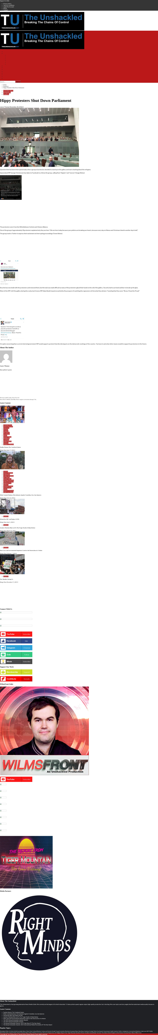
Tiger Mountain (11, 58)
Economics (62, 1031)
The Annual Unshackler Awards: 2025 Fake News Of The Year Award (21, 1023)
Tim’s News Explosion (12, 55)
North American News (23, 1032)
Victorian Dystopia (8, 486)
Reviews (5, 78)
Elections (5, 429)
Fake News (81, 1031)
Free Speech (6, 432)
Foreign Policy (93, 1031)
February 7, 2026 (11, 553)
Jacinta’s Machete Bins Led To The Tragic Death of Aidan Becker (17, 527)
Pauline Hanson (7, 441)
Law (145, 1031)
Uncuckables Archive (12, 64)
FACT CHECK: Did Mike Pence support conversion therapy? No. (18, 399)
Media (151, 1031)
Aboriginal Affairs (4, 1031)
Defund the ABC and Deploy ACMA (9, 519)
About (5, 8)
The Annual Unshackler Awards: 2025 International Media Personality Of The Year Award (27, 1024)
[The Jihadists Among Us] (12, 573)
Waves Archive (10, 62)
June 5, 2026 (10, 522)
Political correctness (8, 482)
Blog (4, 71)
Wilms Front (10, 57)
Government (6, 434)
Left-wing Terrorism (8, 480)
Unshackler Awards (8, 73)
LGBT (147, 1031)
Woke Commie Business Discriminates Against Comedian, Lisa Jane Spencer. (20, 495)
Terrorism (98, 1032)
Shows (5, 53)
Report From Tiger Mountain (68, 1032)
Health (112, 1031)
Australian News (8, 91)
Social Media (93, 1032)
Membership (6, 67)
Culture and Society (8, 476)
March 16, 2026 (11, 530)
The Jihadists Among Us (6, 579)
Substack (5, 66)
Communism (6, 474)
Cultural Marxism (37, 1031)
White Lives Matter (8, 492)
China (27, 1031)
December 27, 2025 (12, 582)
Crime (30, 1031)
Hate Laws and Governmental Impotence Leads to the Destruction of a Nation (21, 550)
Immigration (7, 92)
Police (30, 1032)
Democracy (6, 428)
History (5, 76)
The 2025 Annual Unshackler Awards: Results (15, 1020)
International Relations (135, 1031)
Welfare (5, 489)
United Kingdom (111, 1032)
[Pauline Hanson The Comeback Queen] (12, 422)
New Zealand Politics (11, 1032)
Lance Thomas (5, 107)
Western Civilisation (8, 444)
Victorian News (7, 487)
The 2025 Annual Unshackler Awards (13, 1021)
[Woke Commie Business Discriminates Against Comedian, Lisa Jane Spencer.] (12, 469)
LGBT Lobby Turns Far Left (9, 397)
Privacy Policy (7, 3)
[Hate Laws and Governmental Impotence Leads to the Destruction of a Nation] (12, 545)
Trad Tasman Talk (11, 60)
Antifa (15, 1031)
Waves (133, 1032)
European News (74, 1031)
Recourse (45, 1032)
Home (5, 51)
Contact (5, 10)
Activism (5, 471)
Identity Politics (7, 437)
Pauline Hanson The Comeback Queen (10, 447)
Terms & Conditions (8, 5)
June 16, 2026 (10, 498)
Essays (5, 75)
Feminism (5, 431)
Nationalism (3, 1032)
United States (119, 1032)
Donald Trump (55, 1031)
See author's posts (6, 370)
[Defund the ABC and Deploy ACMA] (12, 513)
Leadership (6, 440)
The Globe (104, 1032)
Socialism (87, 1032)
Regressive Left (7, 483)
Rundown (6, 94)
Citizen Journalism (8, 426)
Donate (5, 69)
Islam (142, 1031)
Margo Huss (3, 450)
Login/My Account (8, 7)
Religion (59, 1032)
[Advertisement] (49, 213)
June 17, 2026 (10, 450)
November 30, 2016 (16, 107)
